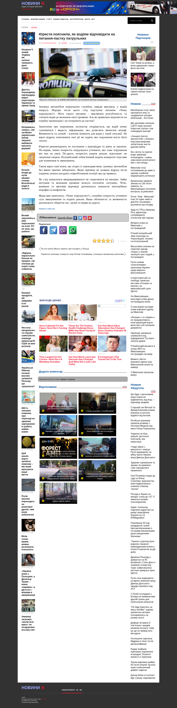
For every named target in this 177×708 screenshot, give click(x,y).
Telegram (63, 379)
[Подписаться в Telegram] (80, 217)
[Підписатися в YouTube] (90, 217)
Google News (65, 217)
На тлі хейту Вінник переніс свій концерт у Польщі (65, 249)
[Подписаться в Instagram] (85, 217)
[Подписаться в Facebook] (75, 217)
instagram (71, 379)
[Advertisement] (83, 276)
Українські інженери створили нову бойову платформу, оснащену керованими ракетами (82, 254)
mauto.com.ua (47, 208)
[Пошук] (152, 20)
